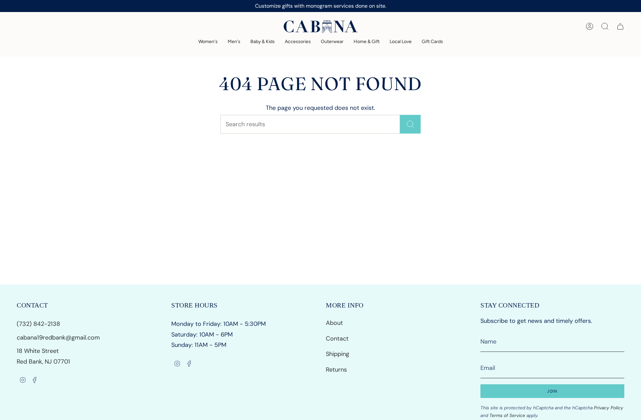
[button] (208, 42)
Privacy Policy (608, 408)
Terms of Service (507, 415)
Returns (336, 370)
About (334, 323)
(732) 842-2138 (39, 324)
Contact (337, 339)
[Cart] (620, 26)
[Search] (410, 124)
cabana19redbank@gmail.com (58, 338)
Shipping (337, 354)
